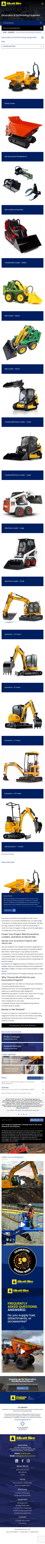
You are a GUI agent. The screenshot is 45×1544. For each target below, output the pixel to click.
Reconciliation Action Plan (22, 1477)
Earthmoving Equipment (23, 1505)
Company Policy (34, 1526)
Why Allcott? (35, 1114)
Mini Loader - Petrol (12, 369)
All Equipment (22, 1497)
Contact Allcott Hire (22, 1515)
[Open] (22, 1176)
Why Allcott (22, 1466)
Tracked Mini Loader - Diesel (15, 263)
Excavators (6, 964)
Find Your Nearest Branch (11, 28)
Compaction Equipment (23, 1502)
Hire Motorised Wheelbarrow (16, 156)
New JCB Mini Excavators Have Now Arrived (16, 1093)
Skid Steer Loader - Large (14, 528)
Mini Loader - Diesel (12, 316)
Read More (8, 910)
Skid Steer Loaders (8, 969)
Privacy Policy (24, 1526)
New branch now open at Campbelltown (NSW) (18, 1089)
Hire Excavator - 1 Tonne (14, 846)
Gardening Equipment (22, 1507)
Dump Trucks (10, 103)
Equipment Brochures (22, 1489)
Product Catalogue (22, 1487)
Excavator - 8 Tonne (12, 687)
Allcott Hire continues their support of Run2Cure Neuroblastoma (18, 1082)
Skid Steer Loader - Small (14, 581)
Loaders (4, 966)
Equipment (11, 32)
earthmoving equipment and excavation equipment (20, 906)
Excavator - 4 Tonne (12, 740)
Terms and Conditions (12, 1526)
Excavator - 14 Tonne (13, 634)
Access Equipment (23, 1500)
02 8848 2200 (26, 1448)
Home (4, 32)
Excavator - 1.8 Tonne (13, 793)
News (22, 1469)
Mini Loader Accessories (14, 209)
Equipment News (34, 1078)
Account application (22, 1479)
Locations (22, 1517)
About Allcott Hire (22, 1464)
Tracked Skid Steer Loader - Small (18, 422)
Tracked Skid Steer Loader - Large (18, 475)
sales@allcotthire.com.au (25, 1450)
